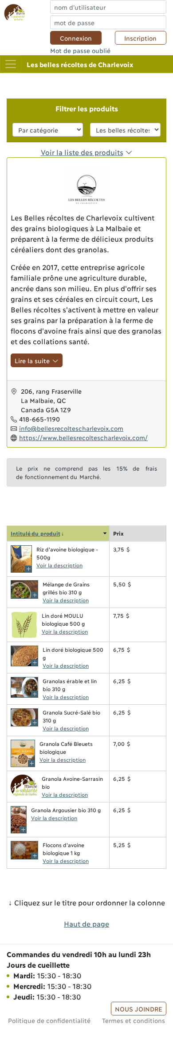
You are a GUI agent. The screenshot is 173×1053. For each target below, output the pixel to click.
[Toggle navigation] (10, 64)
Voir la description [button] (59, 565)
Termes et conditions (133, 1020)
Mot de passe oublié (80, 50)
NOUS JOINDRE (138, 1008)
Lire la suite (33, 360)
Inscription (140, 38)
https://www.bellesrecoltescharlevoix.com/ (83, 437)
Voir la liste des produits (82, 152)
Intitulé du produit (35, 533)
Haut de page (86, 923)
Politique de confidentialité (49, 1020)
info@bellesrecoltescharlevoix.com (71, 428)
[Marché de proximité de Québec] (15, 11)
